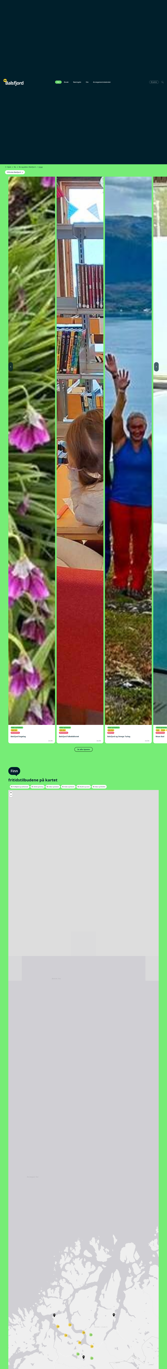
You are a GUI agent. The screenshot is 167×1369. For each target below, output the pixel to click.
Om (87, 82)
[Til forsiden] (13, 82)
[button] (15, 172)
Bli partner (154, 82)
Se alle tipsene (83, 749)
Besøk (66, 82)
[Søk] (161, 82)
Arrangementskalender (102, 82)
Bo (58, 82)
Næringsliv (77, 82)
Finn (14, 771)
